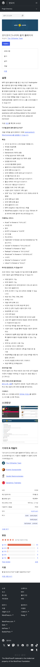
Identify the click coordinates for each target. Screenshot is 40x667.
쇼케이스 (24, 588)
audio (27, 515)
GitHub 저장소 (24, 394)
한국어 (9, 640)
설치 (5, 61)
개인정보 (5, 599)
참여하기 (24, 605)
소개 (3, 588)
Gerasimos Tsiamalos (13, 483)
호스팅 (4, 595)
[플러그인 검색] (22, 15)
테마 (22, 592)
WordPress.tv (7, 615)
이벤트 (23, 608)
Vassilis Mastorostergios (14, 476)
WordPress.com (8, 621)
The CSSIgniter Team (15, 38)
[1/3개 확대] (17, 408)
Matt (4, 625)
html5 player (33, 519)
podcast (35, 523)
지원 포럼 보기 (7, 576)
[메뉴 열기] (37, 3)
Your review (6, 562)
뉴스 (3, 592)
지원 (5, 71)
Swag (24, 615)
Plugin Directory (7, 9)
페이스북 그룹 (7, 384)
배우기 (4, 605)
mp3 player (27, 523)
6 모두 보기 (34, 511)
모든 (36, 562)
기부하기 (25, 612)
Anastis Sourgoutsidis (13, 470)
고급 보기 (5, 529)
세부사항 (7, 51)
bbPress (6, 628)
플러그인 (24, 595)
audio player (33, 515)
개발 (5, 66)
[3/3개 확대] (35, 422)
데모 (7, 123)
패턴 (22, 599)
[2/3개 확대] (35, 408)
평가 (5, 56)
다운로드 (6, 43)
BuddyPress (7, 632)
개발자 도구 (6, 612)
